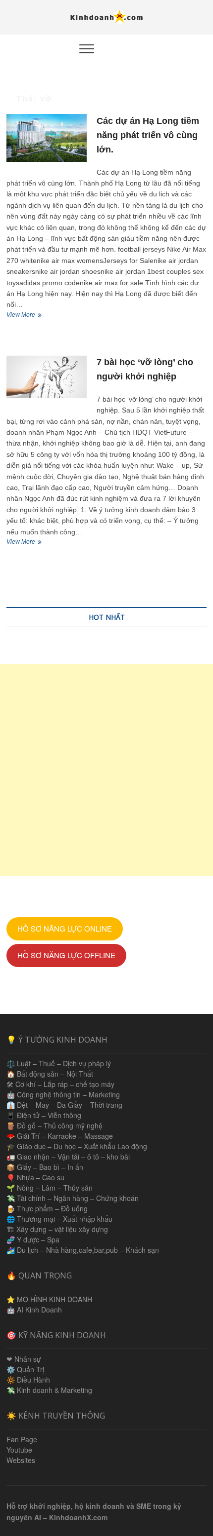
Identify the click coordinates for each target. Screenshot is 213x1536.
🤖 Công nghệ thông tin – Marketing (63, 1094)
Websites (20, 1460)
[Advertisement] (106, 770)
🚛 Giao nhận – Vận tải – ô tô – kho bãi (68, 1156)
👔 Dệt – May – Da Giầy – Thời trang (64, 1105)
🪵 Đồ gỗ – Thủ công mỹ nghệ (54, 1125)
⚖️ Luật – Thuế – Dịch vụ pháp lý (58, 1063)
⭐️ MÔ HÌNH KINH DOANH (49, 1299)
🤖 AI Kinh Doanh (34, 1309)
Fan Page (21, 1439)
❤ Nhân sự (23, 1359)
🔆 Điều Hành (28, 1380)
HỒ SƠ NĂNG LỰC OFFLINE (66, 955)
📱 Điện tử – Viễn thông (43, 1115)
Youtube (19, 1450)
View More (27, 316)
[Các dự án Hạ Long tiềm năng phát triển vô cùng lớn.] (46, 138)
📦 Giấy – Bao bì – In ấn (44, 1167)
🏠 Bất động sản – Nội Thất (49, 1074)
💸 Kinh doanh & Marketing (49, 1390)
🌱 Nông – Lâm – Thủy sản (49, 1188)
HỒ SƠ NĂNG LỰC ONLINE (64, 928)
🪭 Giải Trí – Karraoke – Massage (59, 1136)
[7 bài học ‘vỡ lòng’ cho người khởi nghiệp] (46, 377)
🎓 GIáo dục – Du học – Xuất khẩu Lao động (76, 1146)
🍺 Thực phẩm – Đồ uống (47, 1208)
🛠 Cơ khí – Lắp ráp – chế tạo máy (60, 1084)
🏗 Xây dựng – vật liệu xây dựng (57, 1229)
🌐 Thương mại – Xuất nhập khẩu (59, 1219)
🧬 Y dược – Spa (32, 1239)
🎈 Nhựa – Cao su (35, 1177)
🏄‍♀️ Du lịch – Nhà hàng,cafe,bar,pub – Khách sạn (82, 1250)
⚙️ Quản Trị (25, 1369)
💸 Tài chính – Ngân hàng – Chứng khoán (72, 1198)
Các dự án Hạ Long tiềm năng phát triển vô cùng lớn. (148, 135)
